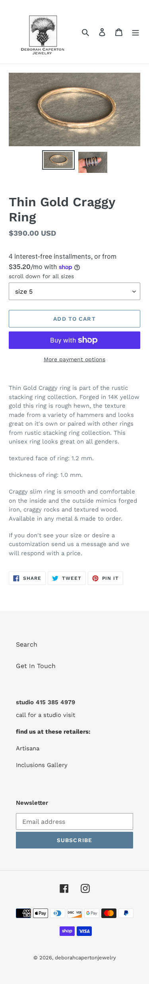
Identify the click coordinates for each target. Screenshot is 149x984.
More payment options (74, 359)
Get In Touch (36, 666)
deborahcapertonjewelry (85, 958)
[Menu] (135, 32)
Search (26, 644)
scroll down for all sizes (41, 276)
